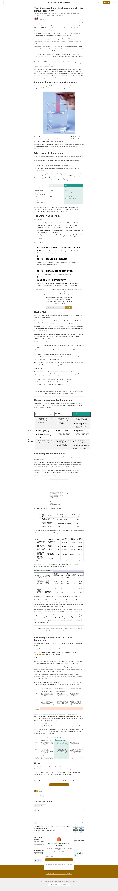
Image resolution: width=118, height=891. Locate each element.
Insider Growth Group (59, 303)
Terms (67, 881)
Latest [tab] (39, 823)
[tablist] (40, 805)
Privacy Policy (69, 864)
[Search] (98, 2)
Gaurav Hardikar (43, 17)
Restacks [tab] (43, 805)
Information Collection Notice (59, 864)
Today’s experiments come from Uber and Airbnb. (46, 830)
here (45, 566)
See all (37, 860)
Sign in (114, 2)
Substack (52, 888)
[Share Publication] (101, 2)
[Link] (32, 82)
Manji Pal (42, 832)
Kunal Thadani (52, 17)
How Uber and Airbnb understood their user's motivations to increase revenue (52, 827)
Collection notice (73, 881)
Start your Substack (55, 884)
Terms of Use (65, 862)
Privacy (63, 881)
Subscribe (106, 2)
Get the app (65, 884)
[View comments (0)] (40, 22)
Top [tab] (36, 823)
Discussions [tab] (44, 823)
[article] (59, 830)
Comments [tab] (37, 805)
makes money (65, 465)
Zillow (36, 463)
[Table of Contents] (1, 445)
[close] (72, 837)
